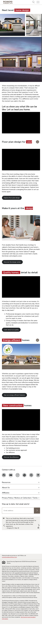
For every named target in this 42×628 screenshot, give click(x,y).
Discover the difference (11, 457)
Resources (6, 482)
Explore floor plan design (12, 198)
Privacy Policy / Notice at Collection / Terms (20, 498)
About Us (6, 487)
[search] (33, 2)
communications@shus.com (9, 557)
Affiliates (5, 493)
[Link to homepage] (8, 2)
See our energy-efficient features (14, 395)
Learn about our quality (11, 330)
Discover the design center (12, 262)
